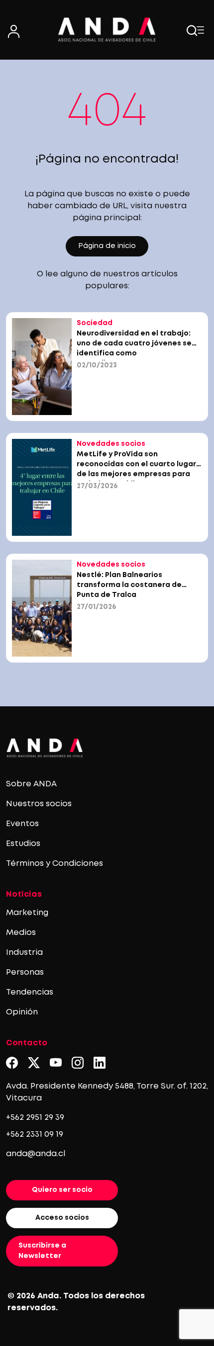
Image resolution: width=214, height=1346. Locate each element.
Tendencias (29, 992)
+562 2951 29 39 (35, 1117)
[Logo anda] (107, 29)
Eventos (22, 824)
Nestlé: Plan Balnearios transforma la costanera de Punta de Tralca (129, 585)
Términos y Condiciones (54, 863)
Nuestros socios (39, 804)
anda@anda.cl (35, 1154)
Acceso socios (62, 1218)
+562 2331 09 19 (34, 1134)
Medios (21, 932)
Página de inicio (107, 246)
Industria (24, 952)
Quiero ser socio (62, 1190)
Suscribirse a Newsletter (42, 1251)
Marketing (27, 913)
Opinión (22, 1012)
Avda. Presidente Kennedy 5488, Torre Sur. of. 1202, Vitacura (107, 1092)
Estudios (23, 843)
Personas (25, 972)
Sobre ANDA (31, 784)
